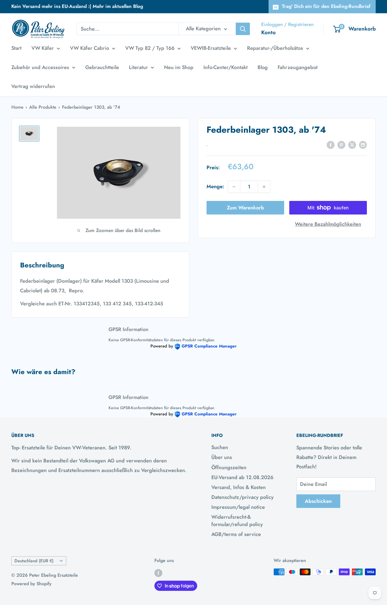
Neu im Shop (179, 67)
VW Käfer (42, 48)
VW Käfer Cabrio (89, 48)
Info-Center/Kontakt (225, 67)
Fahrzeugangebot (298, 67)
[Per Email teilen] (363, 144)
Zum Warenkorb (245, 207)
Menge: (215, 186)
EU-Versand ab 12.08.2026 (242, 477)
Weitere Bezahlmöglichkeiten (328, 224)
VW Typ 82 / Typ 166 (150, 48)
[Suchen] (243, 29)
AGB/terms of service (236, 534)
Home (17, 107)
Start (16, 48)
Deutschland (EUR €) (34, 561)
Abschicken (318, 501)
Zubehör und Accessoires (40, 67)
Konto (268, 32)
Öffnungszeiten (228, 467)
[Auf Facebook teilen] (331, 144)
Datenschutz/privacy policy (242, 497)
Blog (263, 67)
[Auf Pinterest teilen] (341, 144)
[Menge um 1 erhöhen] (264, 187)
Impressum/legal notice (238, 507)
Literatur (138, 67)
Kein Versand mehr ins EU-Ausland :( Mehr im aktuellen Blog (77, 6)
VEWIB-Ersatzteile (211, 48)
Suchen (219, 447)
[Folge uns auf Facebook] (158, 572)
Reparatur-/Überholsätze (275, 48)
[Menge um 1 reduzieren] (234, 187)
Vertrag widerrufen (33, 86)
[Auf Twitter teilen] (352, 144)
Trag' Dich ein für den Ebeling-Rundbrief (326, 6)
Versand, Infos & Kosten (238, 487)
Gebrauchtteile (102, 67)
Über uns (221, 457)
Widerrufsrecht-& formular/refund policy (237, 520)
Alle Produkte (42, 107)
